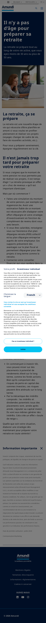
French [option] (31, 295)
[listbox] (33, 295)
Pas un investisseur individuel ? (23, 341)
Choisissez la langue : (10, 295)
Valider (23, 349)
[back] (39, 323)
